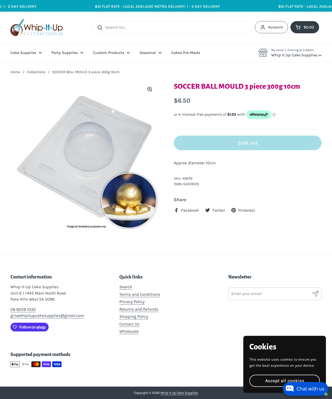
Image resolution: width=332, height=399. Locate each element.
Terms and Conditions (139, 294)
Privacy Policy (132, 301)
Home (15, 72)
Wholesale (129, 331)
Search (125, 286)
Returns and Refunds (138, 309)
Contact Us (129, 323)
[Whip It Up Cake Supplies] (36, 27)
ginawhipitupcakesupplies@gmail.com (47, 315)
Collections (36, 72)
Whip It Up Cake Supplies (179, 393)
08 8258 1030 (23, 309)
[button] (290, 52)
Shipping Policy (133, 316)
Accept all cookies (284, 380)
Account (275, 27)
